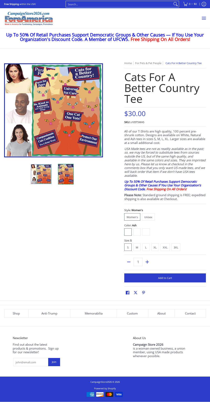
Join (54, 362)
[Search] (175, 4)
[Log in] (204, 4)
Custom (132, 313)
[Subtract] (129, 262)
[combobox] (119, 4)
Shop (16, 313)
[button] (127, 292)
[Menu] (203, 18)
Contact (190, 313)
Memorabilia (94, 313)
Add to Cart (165, 278)
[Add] (147, 262)
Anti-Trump (49, 313)
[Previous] (6, 110)
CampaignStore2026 (101, 381)
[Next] (100, 110)
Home (128, 63)
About (161, 313)
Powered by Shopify (105, 388)
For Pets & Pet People (148, 63)
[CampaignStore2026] (28, 18)
